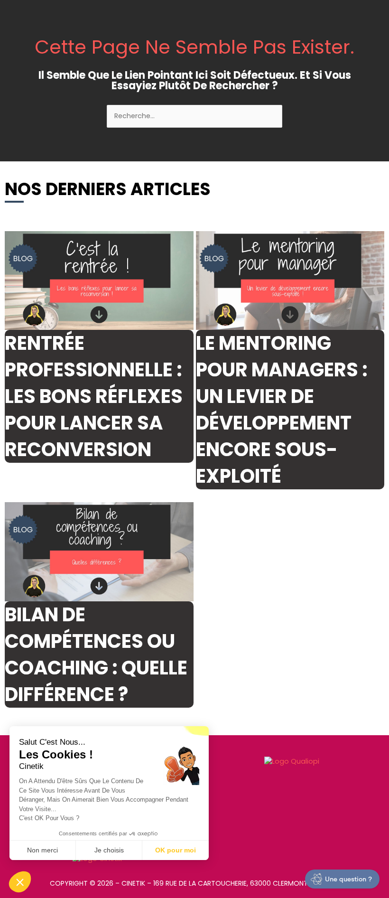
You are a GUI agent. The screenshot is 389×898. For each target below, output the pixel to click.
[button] (20, 881)
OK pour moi (175, 850)
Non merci (42, 850)
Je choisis (109, 850)
